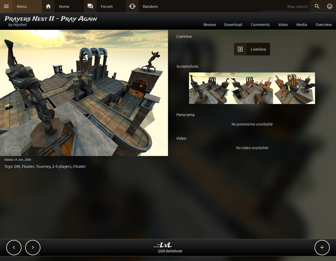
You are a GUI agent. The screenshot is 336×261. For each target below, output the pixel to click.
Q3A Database (170, 250)
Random (150, 6)
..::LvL (163, 245)
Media (301, 24)
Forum (107, 6)
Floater (28, 166)
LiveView (258, 49)
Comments (260, 24)
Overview (324, 24)
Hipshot (20, 24)
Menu (22, 6)
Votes (283, 24)
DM (17, 166)
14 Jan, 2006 (22, 159)
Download (233, 24)
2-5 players (61, 166)
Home (64, 6)
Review (209, 24)
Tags (8, 166)
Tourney (43, 166)
